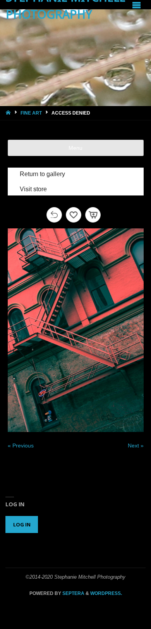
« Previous (21, 445)
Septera (72, 593)
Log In (22, 524)
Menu (75, 148)
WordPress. (106, 593)
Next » (136, 445)
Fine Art (31, 113)
